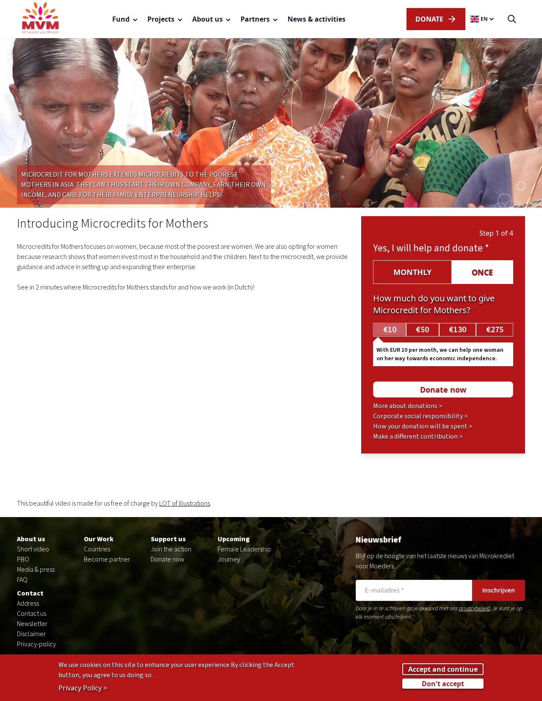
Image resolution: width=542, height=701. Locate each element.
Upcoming (234, 539)
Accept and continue (443, 669)
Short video (33, 549)
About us (31, 539)
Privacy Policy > (82, 688)
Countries (97, 549)
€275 (494, 330)
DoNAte (429, 19)
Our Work (98, 539)
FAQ (22, 579)
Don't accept (443, 683)
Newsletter (32, 624)
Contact (30, 593)
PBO (23, 559)
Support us (168, 539)
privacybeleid (474, 608)
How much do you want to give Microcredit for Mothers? (434, 304)
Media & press (36, 569)
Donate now (167, 559)
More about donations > (407, 406)
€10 (389, 330)
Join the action (171, 549)
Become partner (107, 559)
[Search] (512, 19)
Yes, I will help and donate (431, 248)
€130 (457, 330)
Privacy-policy (36, 644)
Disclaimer (31, 634)
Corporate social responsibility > (420, 416)
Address (28, 603)
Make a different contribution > (418, 436)
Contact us (31, 613)
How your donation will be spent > (423, 426)
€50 (422, 330)
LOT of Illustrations (184, 503)
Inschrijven (498, 590)
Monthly (412, 272)
